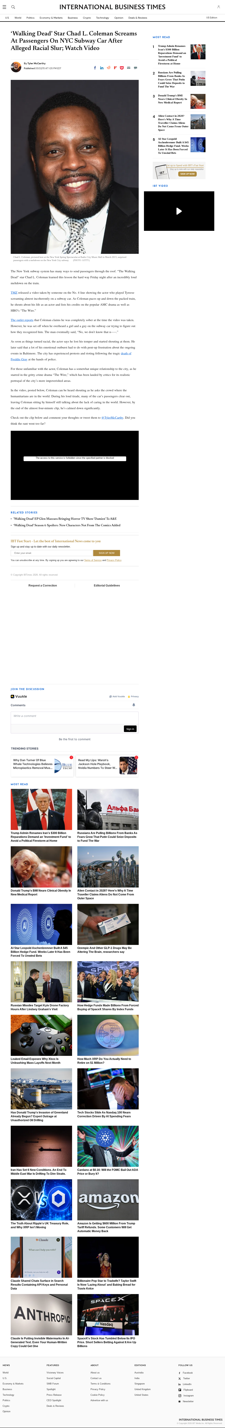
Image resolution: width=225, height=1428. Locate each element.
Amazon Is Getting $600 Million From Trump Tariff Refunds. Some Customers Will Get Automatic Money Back (106, 1227)
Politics (30, 17)
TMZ (14, 292)
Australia (138, 1372)
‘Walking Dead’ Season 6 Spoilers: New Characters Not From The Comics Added (66, 525)
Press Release (54, 1395)
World (18, 17)
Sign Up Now (187, 174)
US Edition (211, 17)
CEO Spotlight (54, 1400)
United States (141, 1395)
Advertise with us (99, 1400)
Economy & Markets (51, 17)
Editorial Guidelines (107, 585)
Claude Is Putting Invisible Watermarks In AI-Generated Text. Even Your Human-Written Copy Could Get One (40, 1342)
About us (95, 1372)
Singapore (139, 1383)
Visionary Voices (55, 1372)
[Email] (129, 68)
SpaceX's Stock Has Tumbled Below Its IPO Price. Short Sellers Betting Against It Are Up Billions (106, 1342)
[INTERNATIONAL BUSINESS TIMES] (112, 7)
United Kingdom (142, 1389)
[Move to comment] (135, 68)
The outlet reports (22, 320)
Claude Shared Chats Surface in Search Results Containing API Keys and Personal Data (39, 1284)
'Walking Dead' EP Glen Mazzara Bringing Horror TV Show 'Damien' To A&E (65, 519)
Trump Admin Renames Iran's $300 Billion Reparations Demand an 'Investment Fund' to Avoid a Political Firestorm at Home (41, 837)
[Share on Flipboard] (115, 68)
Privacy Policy (114, 560)
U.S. (7, 17)
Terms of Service (93, 560)
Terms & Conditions (101, 1383)
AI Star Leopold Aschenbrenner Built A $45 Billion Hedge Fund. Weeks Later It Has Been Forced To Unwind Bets (40, 951)
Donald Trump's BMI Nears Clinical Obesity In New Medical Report (172, 99)
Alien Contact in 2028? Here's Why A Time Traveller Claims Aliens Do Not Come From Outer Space (105, 894)
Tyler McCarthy (36, 63)
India (136, 1378)
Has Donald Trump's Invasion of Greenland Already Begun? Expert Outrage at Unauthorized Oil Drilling (39, 1116)
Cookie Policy (98, 1395)
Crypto (87, 17)
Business (73, 17)
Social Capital (54, 1378)
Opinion (118, 17)
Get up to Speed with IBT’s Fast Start (185, 165)
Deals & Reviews (137, 17)
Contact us (96, 1378)
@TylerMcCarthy (112, 417)
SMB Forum (53, 1383)
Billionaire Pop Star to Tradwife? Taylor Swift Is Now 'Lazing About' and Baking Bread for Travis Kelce (106, 1284)
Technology (102, 17)
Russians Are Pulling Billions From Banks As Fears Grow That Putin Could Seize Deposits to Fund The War (107, 837)
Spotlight (51, 1389)
